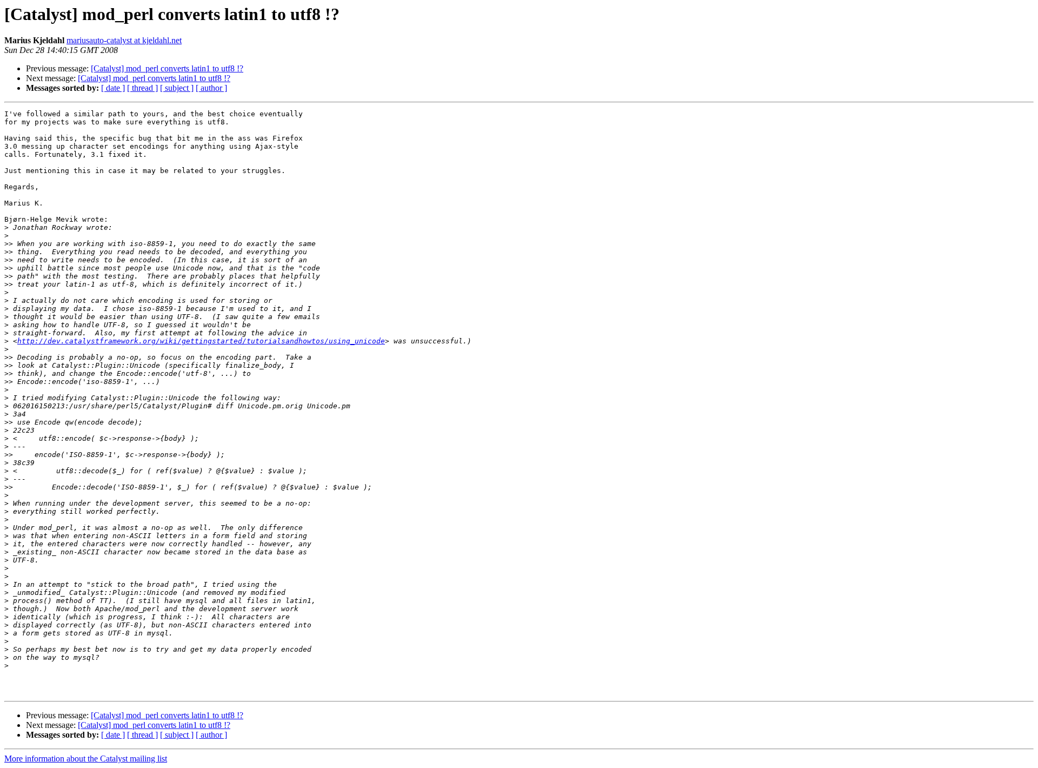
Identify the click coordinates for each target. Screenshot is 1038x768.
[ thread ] (142, 87)
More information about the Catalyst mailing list (85, 758)
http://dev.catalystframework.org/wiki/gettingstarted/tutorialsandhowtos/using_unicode (201, 341)
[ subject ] (177, 87)
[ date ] (113, 87)
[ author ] (211, 87)
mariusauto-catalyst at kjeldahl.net (124, 40)
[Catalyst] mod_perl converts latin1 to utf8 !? (167, 68)
